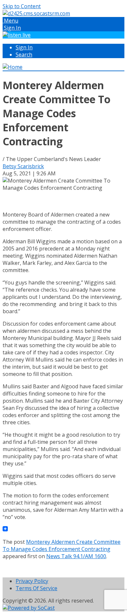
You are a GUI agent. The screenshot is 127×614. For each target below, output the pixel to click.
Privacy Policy (32, 581)
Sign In (24, 47)
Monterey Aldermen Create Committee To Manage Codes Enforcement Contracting (61, 545)
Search (24, 54)
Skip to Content (22, 6)
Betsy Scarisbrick (23, 166)
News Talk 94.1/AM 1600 (76, 556)
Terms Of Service (36, 588)
